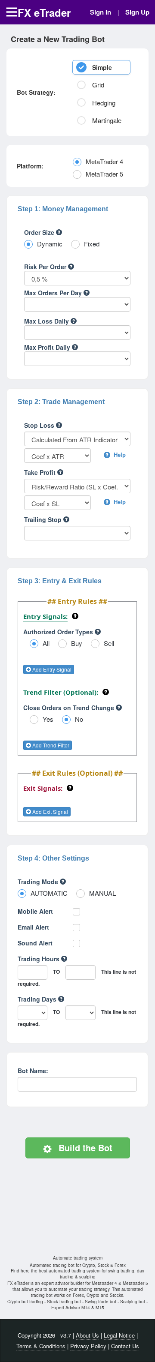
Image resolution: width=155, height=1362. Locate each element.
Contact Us (125, 1346)
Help (119, 455)
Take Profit (40, 472)
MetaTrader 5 (104, 173)
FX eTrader (44, 12)
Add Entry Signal (51, 669)
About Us (87, 1335)
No (79, 718)
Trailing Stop (43, 519)
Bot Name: (33, 1070)
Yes (48, 718)
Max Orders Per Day (54, 292)
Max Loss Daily (47, 321)
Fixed (91, 243)
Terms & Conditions (40, 1346)
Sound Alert (35, 943)
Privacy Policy (88, 1346)
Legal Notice (119, 1335)
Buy (76, 643)
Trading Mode (39, 881)
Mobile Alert (35, 911)
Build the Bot (84, 1147)
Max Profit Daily (48, 347)
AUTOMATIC (49, 892)
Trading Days (38, 999)
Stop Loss (40, 425)
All (46, 643)
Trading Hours (39, 958)
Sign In (100, 12)
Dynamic (49, 243)
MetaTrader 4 (104, 161)
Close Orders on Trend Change (69, 707)
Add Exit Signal (49, 811)
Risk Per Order (46, 266)
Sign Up (137, 12)
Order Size (40, 232)
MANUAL (102, 892)
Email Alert (33, 927)
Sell (109, 643)
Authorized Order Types (59, 631)
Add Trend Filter (50, 745)
